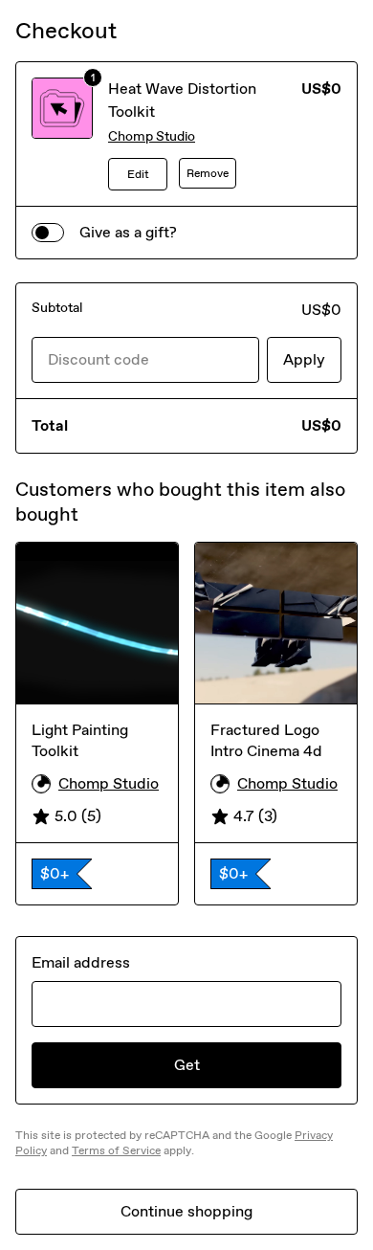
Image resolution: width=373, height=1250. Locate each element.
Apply (304, 359)
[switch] (48, 232)
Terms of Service (116, 1150)
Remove (207, 173)
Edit (138, 174)
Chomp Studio (151, 136)
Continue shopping (186, 1211)
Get (187, 1065)
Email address (81, 962)
